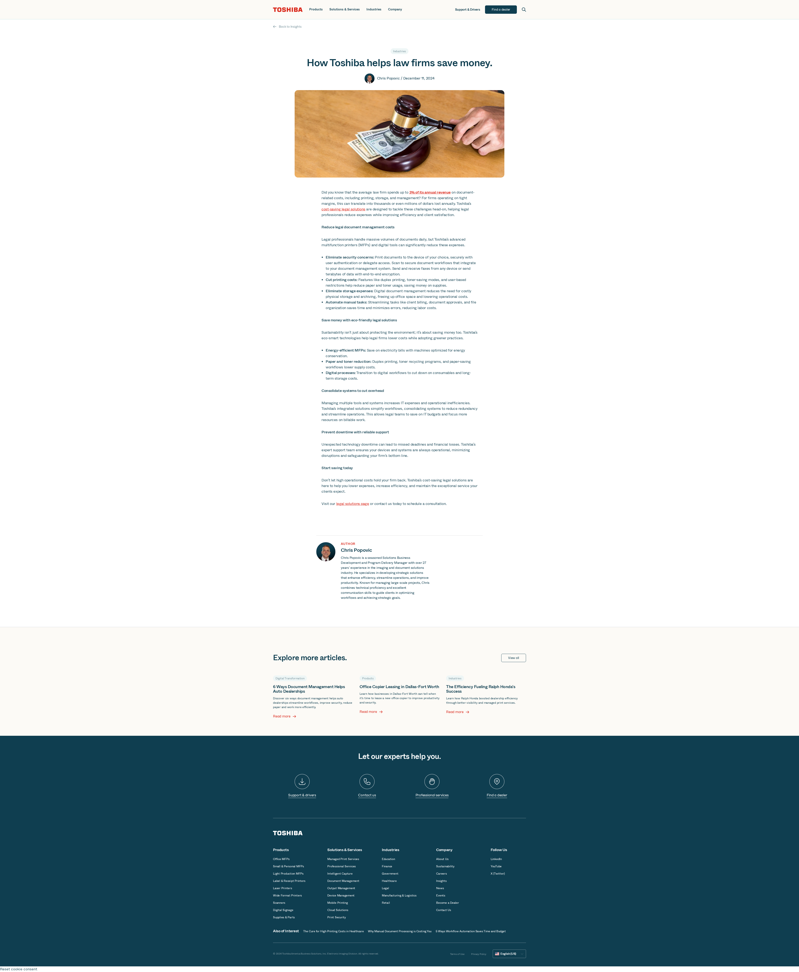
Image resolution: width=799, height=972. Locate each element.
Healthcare (389, 881)
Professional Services (341, 866)
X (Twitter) (498, 873)
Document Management (343, 881)
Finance (387, 866)
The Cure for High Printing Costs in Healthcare (333, 931)
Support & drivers (302, 795)
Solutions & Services (344, 9)
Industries (373, 9)
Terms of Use (457, 954)
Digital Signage (283, 910)
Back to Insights (290, 26)
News (440, 888)
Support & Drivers (467, 9)
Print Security (336, 917)
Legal (385, 888)
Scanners (279, 903)
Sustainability (445, 866)
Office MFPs (281, 859)
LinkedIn (496, 859)
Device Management (341, 895)
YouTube (496, 866)
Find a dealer (497, 795)
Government (390, 873)
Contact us (367, 795)
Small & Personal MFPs (288, 866)
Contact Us (443, 910)
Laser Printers (282, 888)
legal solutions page (352, 503)
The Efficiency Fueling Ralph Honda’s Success (480, 689)
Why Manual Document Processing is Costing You (400, 931)
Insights (441, 881)
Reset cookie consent (18, 969)
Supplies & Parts (284, 917)
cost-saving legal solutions (343, 209)
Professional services (432, 795)
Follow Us (499, 850)
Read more (281, 716)
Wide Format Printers (287, 895)
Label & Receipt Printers (289, 881)
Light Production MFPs (288, 873)
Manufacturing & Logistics (399, 895)
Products (316, 9)
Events (440, 895)
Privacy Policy (478, 954)
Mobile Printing (337, 903)
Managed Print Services (343, 859)
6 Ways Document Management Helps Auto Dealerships (309, 689)
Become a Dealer (447, 903)
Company (395, 9)
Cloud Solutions (337, 910)
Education (388, 859)
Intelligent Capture (339, 873)
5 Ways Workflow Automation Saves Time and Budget (471, 931)
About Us (442, 859)
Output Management (341, 888)
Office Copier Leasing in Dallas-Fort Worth (399, 687)
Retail (386, 903)
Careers (441, 873)
